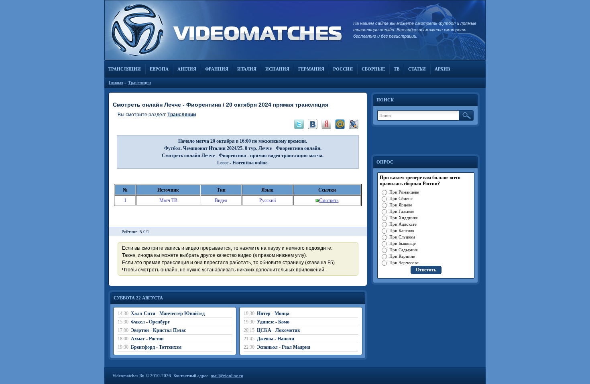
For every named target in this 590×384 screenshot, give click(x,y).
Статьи (417, 69)
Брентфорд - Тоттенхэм (156, 347)
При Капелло (401, 230)
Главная (116, 82)
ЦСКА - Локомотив (278, 330)
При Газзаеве (401, 211)
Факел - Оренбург (150, 322)
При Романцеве (404, 192)
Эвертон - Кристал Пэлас (158, 330)
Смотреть (328, 200)
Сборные (373, 69)
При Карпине (402, 256)
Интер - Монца (273, 313)
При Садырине (403, 249)
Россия (343, 69)
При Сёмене (401, 198)
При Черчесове (404, 262)
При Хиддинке (403, 217)
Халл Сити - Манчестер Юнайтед (168, 313)
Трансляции (124, 69)
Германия (311, 69)
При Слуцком (402, 236)
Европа (159, 69)
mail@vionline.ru (227, 375)
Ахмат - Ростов (147, 339)
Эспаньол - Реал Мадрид (283, 347)
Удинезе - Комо (273, 322)
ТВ (396, 69)
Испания (277, 69)
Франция (216, 69)
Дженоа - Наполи (275, 339)
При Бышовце (402, 243)
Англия (186, 69)
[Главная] (224, 30)
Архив (442, 69)
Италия (246, 69)
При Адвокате (403, 224)
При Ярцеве (400, 204)
